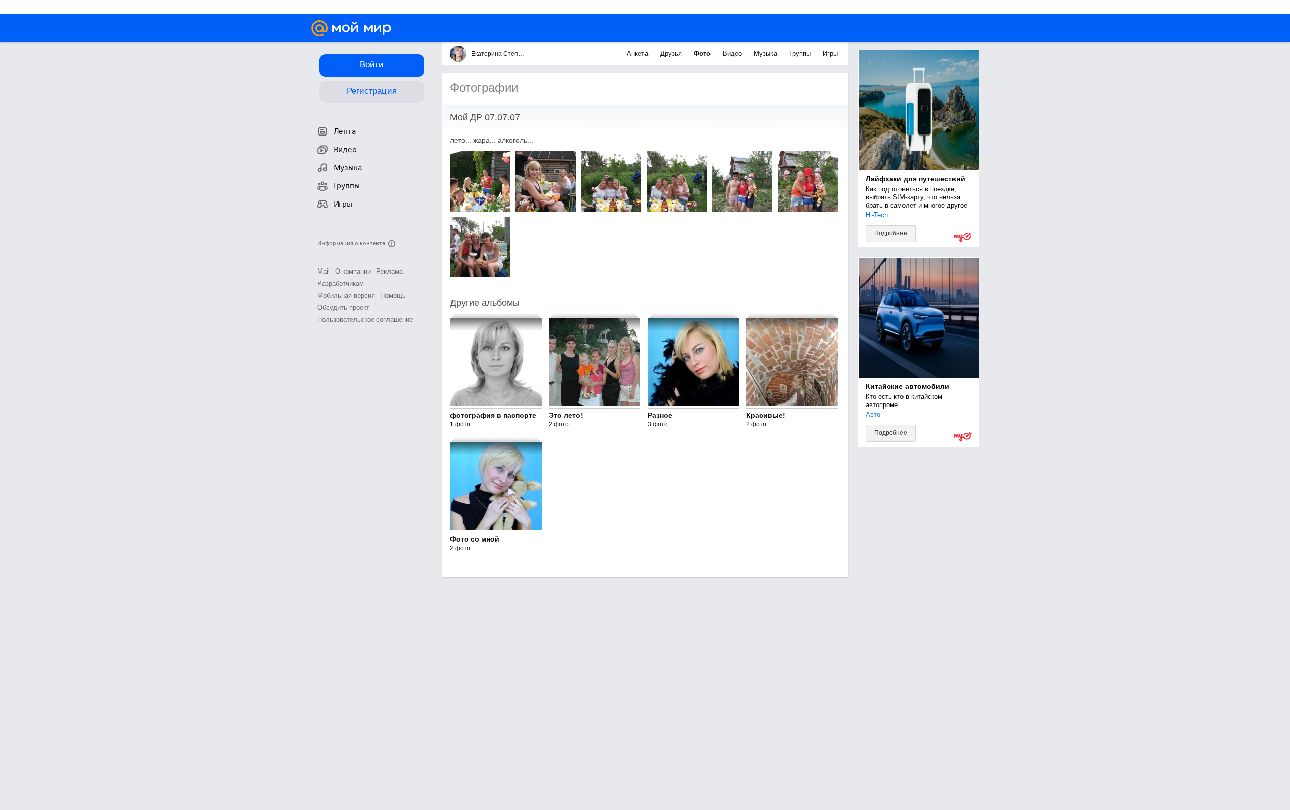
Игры (830, 53)
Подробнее (890, 233)
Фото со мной (474, 539)
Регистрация (372, 91)
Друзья (672, 53)
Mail (323, 271)
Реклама (389, 271)
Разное (660, 415)
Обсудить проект (343, 307)
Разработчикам (340, 283)
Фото (703, 53)
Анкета (638, 53)
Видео (733, 53)
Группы (801, 53)
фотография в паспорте (493, 415)
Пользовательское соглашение (365, 319)
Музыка (766, 53)
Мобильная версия (346, 295)
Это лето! (566, 415)
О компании (353, 271)
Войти (372, 65)
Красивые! (765, 415)
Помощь (393, 295)
